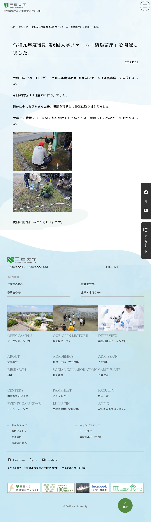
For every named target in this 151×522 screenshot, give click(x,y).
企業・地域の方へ (91, 292)
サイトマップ (19, 425)
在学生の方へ (88, 284)
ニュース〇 (86, 431)
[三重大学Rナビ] (127, 491)
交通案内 (17, 437)
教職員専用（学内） (91, 437)
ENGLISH (112, 267)
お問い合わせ (19, 431)
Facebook (146, 192)
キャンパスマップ (90, 425)
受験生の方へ (15, 284)
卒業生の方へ (15, 292)
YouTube (146, 210)
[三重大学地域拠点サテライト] (23, 491)
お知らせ (23, 26)
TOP (12, 26)
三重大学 (21, 260)
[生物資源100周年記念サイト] (58, 491)
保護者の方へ (19, 443)
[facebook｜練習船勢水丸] (92, 491)
